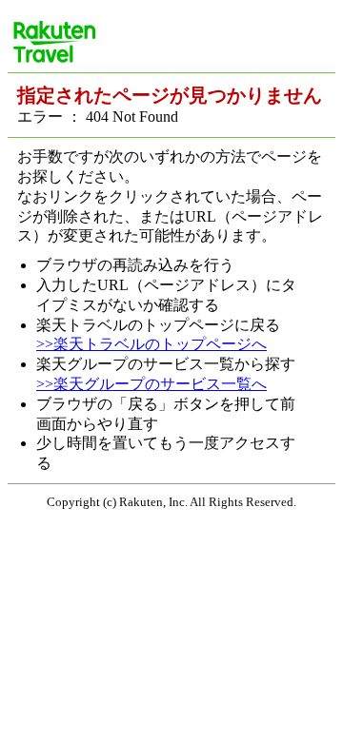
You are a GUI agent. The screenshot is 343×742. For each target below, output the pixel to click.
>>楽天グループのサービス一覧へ (151, 384)
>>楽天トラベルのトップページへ (151, 344)
